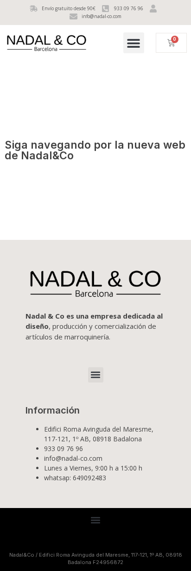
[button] (133, 42)
